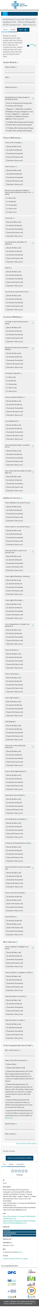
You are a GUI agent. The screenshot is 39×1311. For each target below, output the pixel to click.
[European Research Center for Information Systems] (29, 1273)
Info (4, 1164)
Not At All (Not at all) (14, 146)
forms (31, 46)
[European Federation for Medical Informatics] (29, 1298)
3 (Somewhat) (12, 205)
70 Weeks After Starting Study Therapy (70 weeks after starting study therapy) (19, 129)
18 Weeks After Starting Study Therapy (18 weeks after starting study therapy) (19, 123)
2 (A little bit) (11, 202)
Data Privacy (31, 1302)
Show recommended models (19, 1158)
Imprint (13, 1302)
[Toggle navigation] (5, 14)
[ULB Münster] (29, 1285)
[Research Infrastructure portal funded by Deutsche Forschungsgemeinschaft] (9, 1273)
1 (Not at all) (11, 198)
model (5, 29)
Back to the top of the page (25, 1143)
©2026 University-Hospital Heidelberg (18, 1304)
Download (20, 1164)
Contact (7, 1302)
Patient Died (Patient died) (16, 1068)
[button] (23, 30)
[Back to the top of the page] (35, 1304)
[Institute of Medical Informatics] (29, 1280)
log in (20, 1252)
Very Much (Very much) (15, 160)
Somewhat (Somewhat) (15, 153)
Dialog (11, 1164)
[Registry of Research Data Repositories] (9, 1297)
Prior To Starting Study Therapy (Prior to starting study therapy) (18, 105)
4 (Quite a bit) (12, 209)
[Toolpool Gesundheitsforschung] (29, 1293)
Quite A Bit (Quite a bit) (15, 157)
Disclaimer (21, 1302)
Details (13, 29)
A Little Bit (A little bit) (14, 150)
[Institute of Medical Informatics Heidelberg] (9, 1280)
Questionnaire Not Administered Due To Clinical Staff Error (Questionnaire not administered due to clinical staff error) (19, 1113)
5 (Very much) (12, 212)
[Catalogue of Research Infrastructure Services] (9, 1285)
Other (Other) (11, 1064)
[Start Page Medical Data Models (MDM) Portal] (19, 5)
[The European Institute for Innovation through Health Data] (9, 1292)
